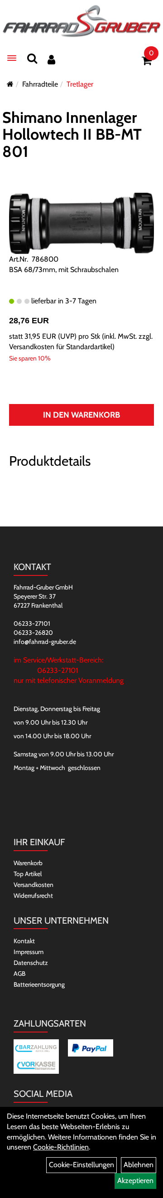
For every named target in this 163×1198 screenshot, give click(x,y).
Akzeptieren (135, 1180)
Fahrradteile (40, 84)
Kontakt (24, 941)
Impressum (28, 952)
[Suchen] (32, 58)
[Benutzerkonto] (51, 59)
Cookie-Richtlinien (61, 1147)
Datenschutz (31, 963)
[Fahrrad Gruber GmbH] (81, 22)
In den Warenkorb (81, 415)
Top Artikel (28, 874)
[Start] (10, 84)
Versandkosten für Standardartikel (60, 346)
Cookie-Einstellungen (81, 1164)
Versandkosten (33, 885)
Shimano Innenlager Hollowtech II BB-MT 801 (72, 134)
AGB (19, 973)
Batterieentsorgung (39, 984)
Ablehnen (138, 1164)
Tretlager (80, 84)
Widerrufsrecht (33, 895)
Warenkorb (28, 863)
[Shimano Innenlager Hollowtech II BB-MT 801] (81, 223)
